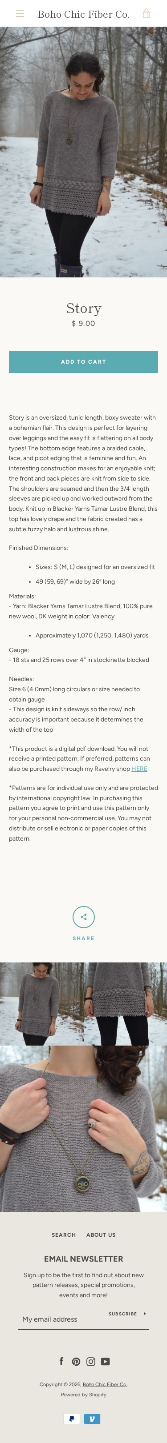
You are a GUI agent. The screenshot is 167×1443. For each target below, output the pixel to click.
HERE (139, 769)
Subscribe (123, 1314)
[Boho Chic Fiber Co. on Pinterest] (76, 1361)
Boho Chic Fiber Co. (83, 13)
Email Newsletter (83, 1259)
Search (64, 1235)
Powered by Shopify (83, 1394)
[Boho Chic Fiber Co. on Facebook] (61, 1361)
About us (101, 1235)
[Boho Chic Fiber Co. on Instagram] (90, 1361)
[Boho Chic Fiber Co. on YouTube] (105, 1361)
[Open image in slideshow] (83, 152)
